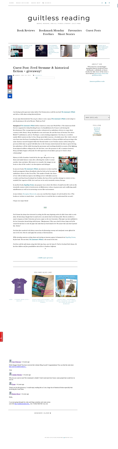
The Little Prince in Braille (76, 47)
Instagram (97, 133)
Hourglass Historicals (30, 194)
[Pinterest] (10, 87)
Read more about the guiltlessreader (100, 74)
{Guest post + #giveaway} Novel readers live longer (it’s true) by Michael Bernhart (66, 301)
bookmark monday (51, 30)
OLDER (47, 413)
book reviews (26, 30)
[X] (10, 82)
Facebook (97, 128)
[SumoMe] (10, 96)
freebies (48, 34)
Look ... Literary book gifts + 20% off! (19, 300)
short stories (66, 34)
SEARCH (47, 3)
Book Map (36, 3)
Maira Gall (69, 437)
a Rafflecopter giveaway (45, 258)
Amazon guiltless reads (97, 81)
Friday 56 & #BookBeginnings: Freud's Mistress (103, 47)
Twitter (97, 131)
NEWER (39, 413)
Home (11, 3)
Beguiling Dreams (29, 185)
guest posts (93, 30)
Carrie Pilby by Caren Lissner (28, 47)
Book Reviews (22, 3)
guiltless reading (59, 18)
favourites (75, 30)
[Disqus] (42, 334)
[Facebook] (10, 77)
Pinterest (97, 130)
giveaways (38, 75)
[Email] (10, 91)
